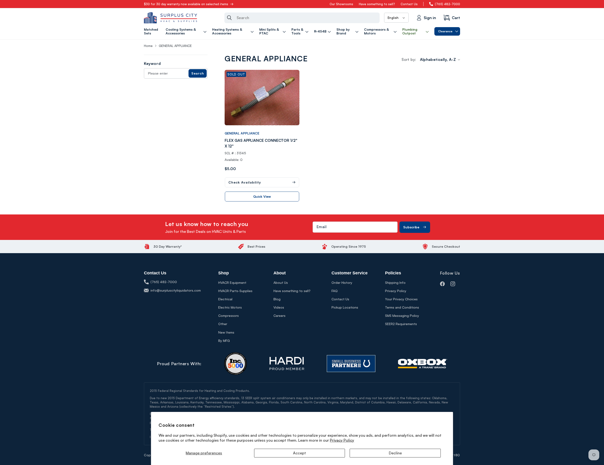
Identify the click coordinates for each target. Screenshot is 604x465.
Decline (395, 453)
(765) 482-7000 (447, 4)
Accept (299, 453)
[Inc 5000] (235, 363)
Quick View (262, 196)
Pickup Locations (344, 307)
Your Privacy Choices (401, 299)
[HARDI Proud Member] (286, 363)
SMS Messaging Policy (402, 316)
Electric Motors (230, 307)
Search (197, 73)
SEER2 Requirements (401, 324)
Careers (279, 316)
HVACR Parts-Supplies (235, 291)
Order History (341, 283)
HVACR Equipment (232, 283)
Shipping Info (395, 283)
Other (222, 324)
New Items (226, 332)
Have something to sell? (377, 4)
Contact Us (409, 4)
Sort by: (409, 59)
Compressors (228, 316)
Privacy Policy (342, 440)
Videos (278, 307)
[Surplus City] (170, 17)
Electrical (225, 299)
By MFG (224, 341)
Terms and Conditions (402, 307)
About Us (280, 283)
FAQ (334, 291)
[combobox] (302, 18)
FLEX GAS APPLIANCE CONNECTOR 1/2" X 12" (261, 143)
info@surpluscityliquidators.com (176, 290)
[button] (187, 31)
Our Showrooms (341, 4)
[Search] (229, 18)
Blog (277, 299)
